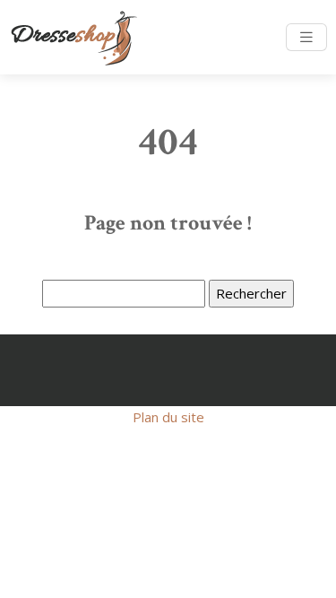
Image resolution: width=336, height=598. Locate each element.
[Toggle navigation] (306, 37)
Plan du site (168, 417)
